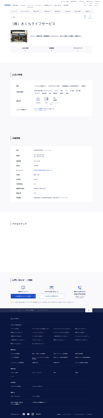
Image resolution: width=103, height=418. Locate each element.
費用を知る (13, 349)
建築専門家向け (74, 1)
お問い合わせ (81, 1)
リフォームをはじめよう (16, 324)
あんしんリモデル (15, 318)
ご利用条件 (58, 414)
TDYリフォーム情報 (65, 1)
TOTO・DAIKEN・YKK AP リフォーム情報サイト (17, 403)
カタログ (23, 5)
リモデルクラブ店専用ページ (39, 402)
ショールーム (38, 5)
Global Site (98, 1)
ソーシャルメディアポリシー (79, 414)
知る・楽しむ (58, 5)
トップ (12, 310)
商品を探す (15, 5)
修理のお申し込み (89, 1)
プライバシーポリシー (67, 414)
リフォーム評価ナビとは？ (40, 110)
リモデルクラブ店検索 (29, 310)
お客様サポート (48, 5)
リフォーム (30, 5)
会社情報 (66, 5)
